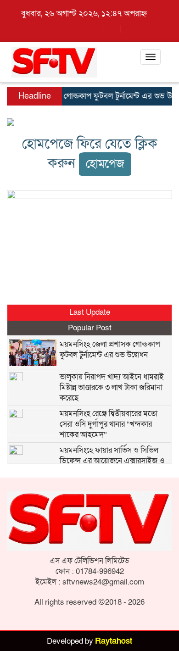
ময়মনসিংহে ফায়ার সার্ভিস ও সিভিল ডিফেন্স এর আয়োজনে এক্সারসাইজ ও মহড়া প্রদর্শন (112, 461)
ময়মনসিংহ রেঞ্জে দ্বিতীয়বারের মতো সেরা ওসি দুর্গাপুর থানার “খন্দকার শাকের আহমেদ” (108, 424)
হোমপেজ (105, 164)
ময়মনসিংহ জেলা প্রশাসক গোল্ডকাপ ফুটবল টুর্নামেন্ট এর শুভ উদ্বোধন (110, 349)
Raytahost (113, 641)
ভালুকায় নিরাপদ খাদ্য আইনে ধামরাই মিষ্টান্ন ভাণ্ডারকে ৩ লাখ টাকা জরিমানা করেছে (112, 387)
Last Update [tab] (89, 312)
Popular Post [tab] (90, 328)
